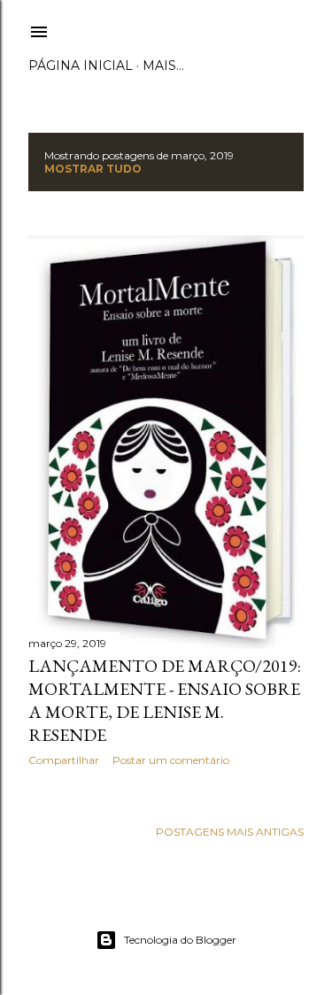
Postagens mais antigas (230, 831)
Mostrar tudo (93, 168)
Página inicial (80, 65)
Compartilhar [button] (63, 760)
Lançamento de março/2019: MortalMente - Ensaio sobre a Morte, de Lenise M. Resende (164, 700)
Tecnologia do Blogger (180, 939)
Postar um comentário (170, 760)
